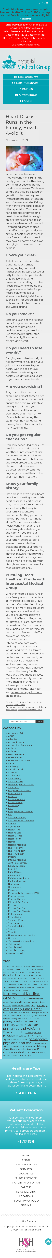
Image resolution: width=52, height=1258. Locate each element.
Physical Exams (15, 896)
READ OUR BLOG (27, 1093)
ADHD (11, 736)
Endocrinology (15, 802)
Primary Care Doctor (18, 908)
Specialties (26, 1173)
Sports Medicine (16, 926)
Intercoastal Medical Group (25, 600)
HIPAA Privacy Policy (26, 1200)
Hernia (11, 842)
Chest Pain (13, 772)
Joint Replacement (18, 863)
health (37, 707)
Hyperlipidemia (15, 848)
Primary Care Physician (19, 911)
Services (26, 1169)
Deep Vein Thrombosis (19, 790)
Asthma (12, 751)
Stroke (11, 929)
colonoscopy (22, 978)
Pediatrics (13, 890)
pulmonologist (25, 1055)
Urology (12, 938)
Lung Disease (15, 872)
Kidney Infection (16, 866)
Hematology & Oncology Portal (28, 82)
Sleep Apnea (14, 923)
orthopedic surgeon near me (21, 1006)
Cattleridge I (13, 34)
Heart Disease (15, 836)
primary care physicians (39, 1043)
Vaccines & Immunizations (21, 941)
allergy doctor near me (12, 969)
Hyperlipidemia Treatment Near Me (15, 990)
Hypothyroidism (16, 854)
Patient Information (26, 1182)
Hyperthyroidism (16, 851)
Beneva (34, 44)
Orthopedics (14, 887)
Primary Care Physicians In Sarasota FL (24, 1048)
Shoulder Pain (15, 920)
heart (43, 707)
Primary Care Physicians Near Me (21, 1052)
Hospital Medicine (17, 845)
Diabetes (12, 796)
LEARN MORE (26, 18)
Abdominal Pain (16, 733)
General (12, 824)
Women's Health (16, 953)
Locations (26, 1196)
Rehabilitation (15, 917)
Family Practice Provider (20, 811)
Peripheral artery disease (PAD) (24, 893)
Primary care (14, 905)
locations (11, 674)
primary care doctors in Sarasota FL (25, 1019)
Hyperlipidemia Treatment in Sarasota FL (30, 987)
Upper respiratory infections (22, 935)
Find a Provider (26, 1164)
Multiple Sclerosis (17, 881)
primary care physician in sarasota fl (22, 1034)
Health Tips (14, 830)
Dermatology (15, 793)
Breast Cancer (15, 757)
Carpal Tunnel (15, 769)
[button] (48, 1241)
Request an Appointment (28, 76)
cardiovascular (14, 621)
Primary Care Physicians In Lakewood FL (19, 1046)
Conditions (31, 702)
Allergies (12, 739)
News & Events (26, 1191)
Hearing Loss (14, 833)
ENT (10, 808)
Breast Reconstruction (19, 760)
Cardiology (21, 702)
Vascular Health (16, 947)
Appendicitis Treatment (20, 745)
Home (26, 1155)
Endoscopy (13, 805)
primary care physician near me (25, 1041)
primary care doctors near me (20, 1021)
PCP (33, 1005)
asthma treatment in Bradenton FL (34, 969)
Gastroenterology (17, 818)
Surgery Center (26, 1178)
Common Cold (15, 781)
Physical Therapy (16, 899)
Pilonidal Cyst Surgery (19, 902)
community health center (21, 784)
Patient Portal (27, 88)
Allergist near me (17, 966)
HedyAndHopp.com (30, 1251)
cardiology (22, 707)
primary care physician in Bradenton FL (22, 1030)
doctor (31, 707)
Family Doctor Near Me (33, 981)
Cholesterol (14, 775)
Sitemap (26, 1205)
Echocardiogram (16, 799)
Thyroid (12, 932)
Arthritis (12, 748)
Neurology (13, 884)
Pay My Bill (28, 101)
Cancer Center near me (33, 972)
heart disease (11, 710)
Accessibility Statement (26, 1221)
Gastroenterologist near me (30, 984)
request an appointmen (26, 692)
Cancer (11, 763)
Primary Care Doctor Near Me (19, 1012)
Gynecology (14, 827)
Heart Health (19, 705)
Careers (26, 1187)
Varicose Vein (14, 944)
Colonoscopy (14, 778)
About (26, 1160)
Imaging (12, 857)
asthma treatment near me (13, 972)
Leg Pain (12, 869)
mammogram (15, 875)
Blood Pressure (16, 754)
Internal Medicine (17, 860)
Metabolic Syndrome (18, 878)
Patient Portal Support (28, 94)
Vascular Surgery (17, 950)
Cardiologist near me (14, 975)
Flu (10, 814)
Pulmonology (15, 914)
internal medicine (33, 653)
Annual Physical (16, 742)
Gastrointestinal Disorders (21, 821)
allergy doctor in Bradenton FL (34, 966)
